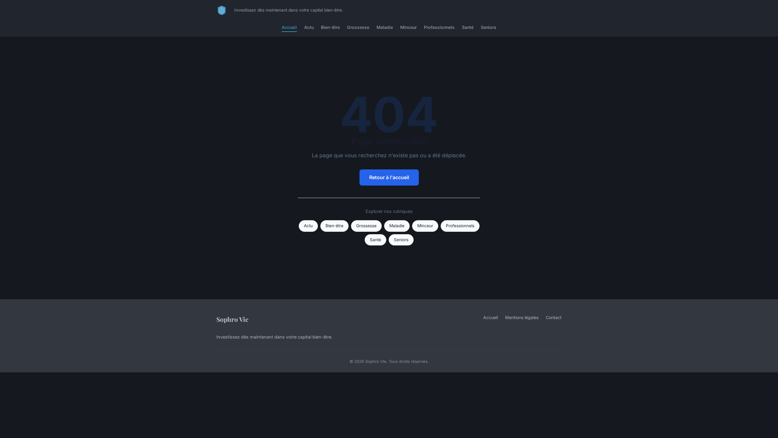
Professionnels (439, 27)
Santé (467, 27)
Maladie (385, 27)
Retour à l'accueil (389, 177)
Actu (309, 27)
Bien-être (330, 27)
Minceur (408, 27)
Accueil (289, 27)
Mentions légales (522, 317)
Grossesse (358, 27)
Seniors (488, 27)
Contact (554, 317)
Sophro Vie (232, 319)
